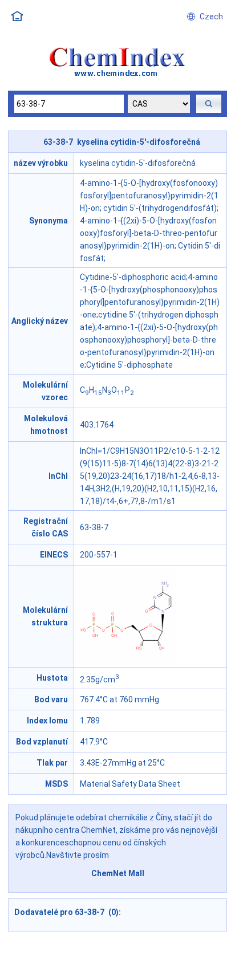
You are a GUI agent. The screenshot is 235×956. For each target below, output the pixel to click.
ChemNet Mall (117, 873)
